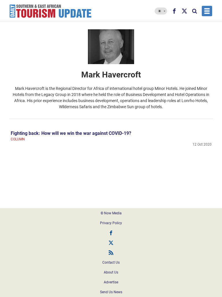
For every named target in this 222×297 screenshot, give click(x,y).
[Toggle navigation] (207, 11)
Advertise (111, 282)
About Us (111, 272)
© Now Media (111, 213)
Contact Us (111, 262)
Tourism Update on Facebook (111, 233)
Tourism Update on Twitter (111, 243)
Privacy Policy (111, 223)
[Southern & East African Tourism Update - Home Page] (50, 11)
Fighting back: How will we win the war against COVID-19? (71, 133)
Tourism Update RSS (111, 253)
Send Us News (111, 292)
